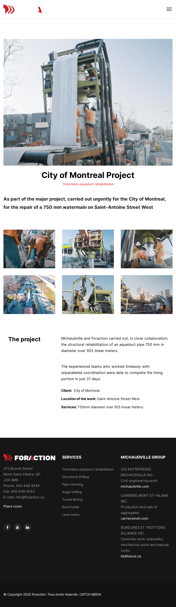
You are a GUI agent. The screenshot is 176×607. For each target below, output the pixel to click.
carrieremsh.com (134, 518)
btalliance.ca (131, 556)
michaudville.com (135, 486)
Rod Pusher (70, 507)
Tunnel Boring (72, 499)
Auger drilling (72, 492)
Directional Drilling (75, 477)
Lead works (71, 514)
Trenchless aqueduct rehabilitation (88, 184)
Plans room (12, 506)
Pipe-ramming (72, 484)
